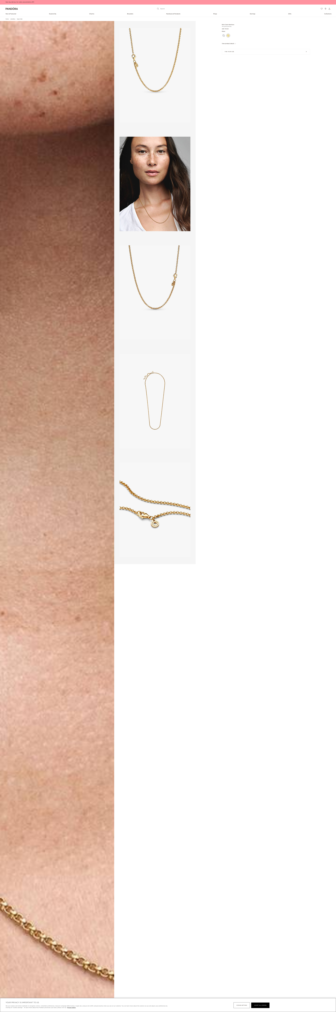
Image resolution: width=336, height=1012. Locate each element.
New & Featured (11, 14)
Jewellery (12, 19)
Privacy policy (71, 1007)
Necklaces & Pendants (173, 14)
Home (7, 19)
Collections (327, 14)
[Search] (158, 9)
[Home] (12, 9)
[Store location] (325, 9)
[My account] (329, 9)
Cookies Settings (241, 1005)
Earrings (252, 14)
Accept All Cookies (260, 1005)
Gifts (289, 14)
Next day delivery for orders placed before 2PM (20, 2)
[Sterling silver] (223, 35)
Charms (91, 14)
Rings (215, 14)
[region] (168, 1005)
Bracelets (130, 14)
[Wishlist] (322, 9)
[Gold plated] (228, 35)
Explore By (52, 14)
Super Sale (19, 19)
